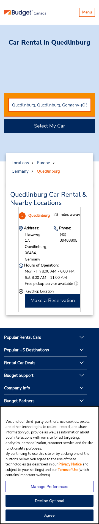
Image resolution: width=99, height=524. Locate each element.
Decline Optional (49, 501)
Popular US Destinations (26, 350)
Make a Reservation (53, 300)
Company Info (17, 388)
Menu (88, 13)
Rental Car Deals (19, 363)
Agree (49, 515)
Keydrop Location (40, 291)
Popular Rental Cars (22, 337)
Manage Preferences (49, 486)
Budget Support (18, 375)
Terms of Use (68, 469)
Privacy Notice (70, 464)
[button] (76, 283)
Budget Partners (19, 401)
